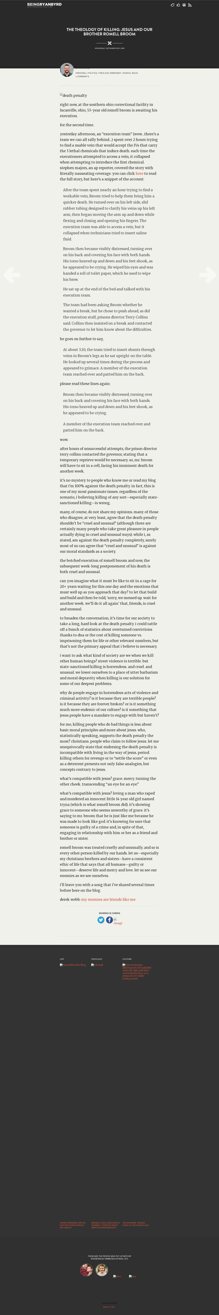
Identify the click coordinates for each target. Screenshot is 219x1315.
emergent (115, 73)
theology (103, 73)
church (126, 73)
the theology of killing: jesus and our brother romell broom (109, 32)
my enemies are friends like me (108, 899)
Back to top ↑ (109, 1307)
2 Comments (82, 76)
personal (81, 73)
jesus (135, 73)
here (139, 173)
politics (92, 73)
